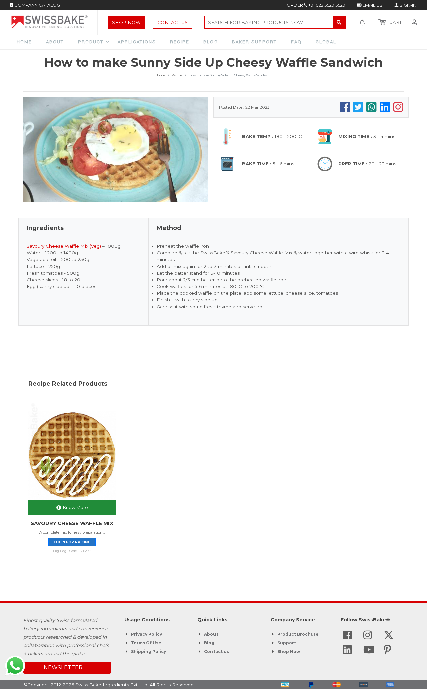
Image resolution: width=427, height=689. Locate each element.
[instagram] (367, 637)
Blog (209, 642)
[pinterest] (387, 652)
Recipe (177, 75)
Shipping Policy (148, 651)
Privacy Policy (146, 634)
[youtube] (369, 652)
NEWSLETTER (63, 667)
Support (286, 642)
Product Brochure (298, 634)
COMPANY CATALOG (36, 5)
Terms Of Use (146, 642)
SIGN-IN (407, 5)
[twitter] (389, 637)
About (211, 634)
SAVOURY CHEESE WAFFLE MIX (72, 523)
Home (160, 75)
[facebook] (347, 637)
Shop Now (126, 22)
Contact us (216, 651)
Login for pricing (72, 542)
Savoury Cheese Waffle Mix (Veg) (64, 246)
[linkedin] (347, 652)
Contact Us (172, 22)
